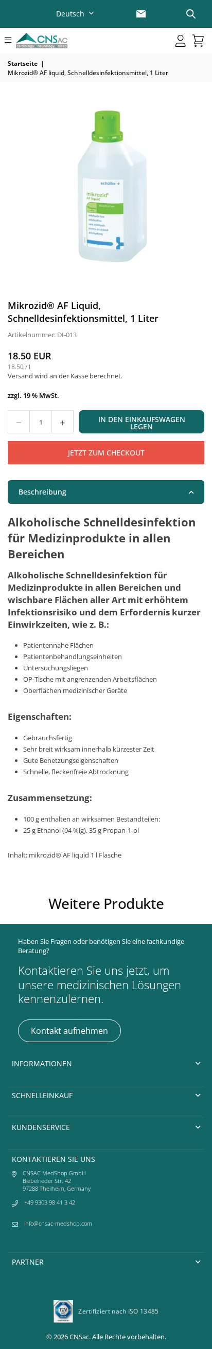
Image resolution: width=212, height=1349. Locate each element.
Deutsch (70, 14)
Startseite (23, 63)
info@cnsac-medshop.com (58, 1223)
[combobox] (76, 13)
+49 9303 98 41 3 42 (49, 1202)
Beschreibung (42, 492)
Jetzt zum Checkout (106, 453)
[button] (8, 40)
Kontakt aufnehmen (69, 1030)
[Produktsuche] (191, 14)
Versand (20, 375)
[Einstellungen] (180, 40)
